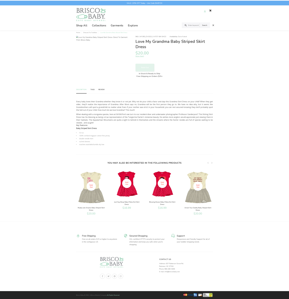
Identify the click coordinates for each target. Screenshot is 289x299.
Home (78, 32)
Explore (133, 25)
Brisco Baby (80, 295)
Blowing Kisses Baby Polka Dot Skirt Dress (162, 203)
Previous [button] (208, 163)
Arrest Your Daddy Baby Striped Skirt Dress (197, 209)
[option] (91, 191)
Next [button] (212, 163)
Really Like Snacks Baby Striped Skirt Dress (91, 209)
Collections (99, 25)
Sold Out (145, 67)
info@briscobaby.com (172, 272)
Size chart (139, 56)
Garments (117, 25)
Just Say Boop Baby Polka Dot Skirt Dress (126, 203)
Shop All (81, 25)
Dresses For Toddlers (90, 32)
